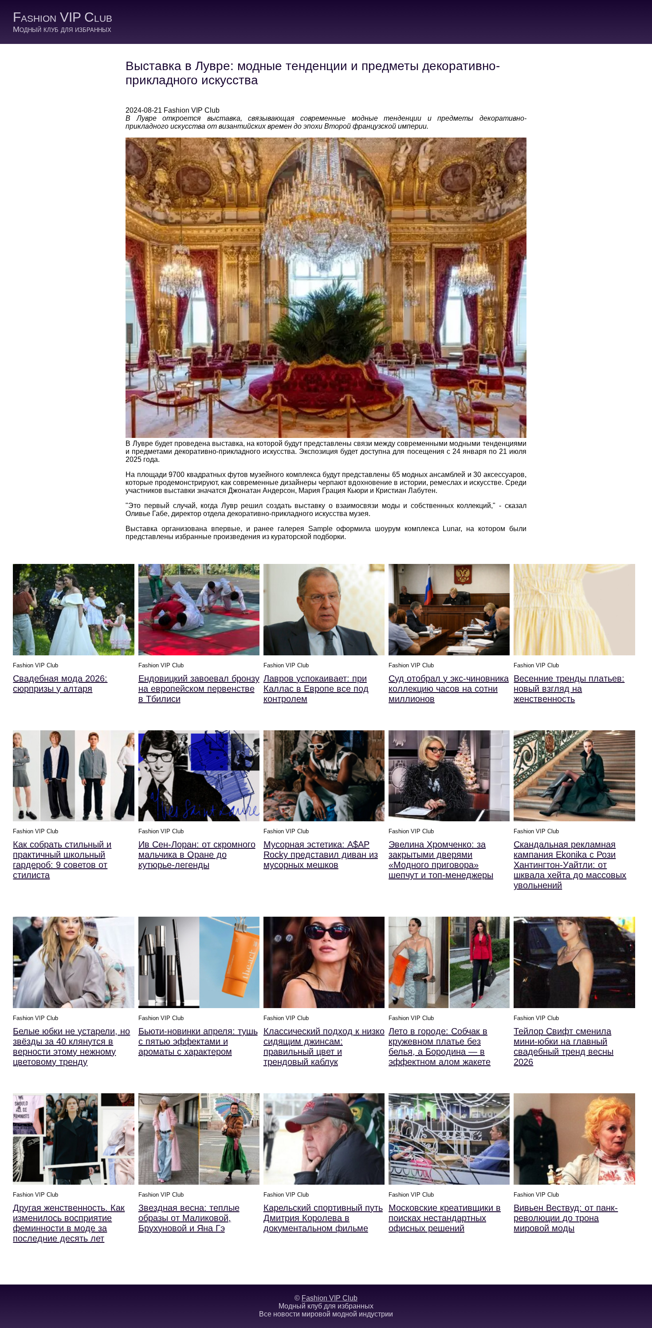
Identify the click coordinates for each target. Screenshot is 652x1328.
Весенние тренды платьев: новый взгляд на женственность (569, 689)
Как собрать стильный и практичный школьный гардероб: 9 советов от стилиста (62, 859)
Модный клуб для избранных (62, 29)
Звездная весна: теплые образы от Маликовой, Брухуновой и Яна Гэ (189, 1218)
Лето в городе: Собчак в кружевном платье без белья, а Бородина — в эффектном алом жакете (440, 1046)
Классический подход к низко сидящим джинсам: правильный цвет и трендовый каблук (324, 1046)
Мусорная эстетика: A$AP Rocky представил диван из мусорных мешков (320, 854)
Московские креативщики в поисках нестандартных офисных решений (445, 1218)
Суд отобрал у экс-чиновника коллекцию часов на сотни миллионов (449, 689)
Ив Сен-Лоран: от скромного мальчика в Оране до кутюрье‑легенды (196, 854)
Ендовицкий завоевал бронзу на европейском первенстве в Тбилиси (198, 689)
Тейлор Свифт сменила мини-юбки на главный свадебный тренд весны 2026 (563, 1046)
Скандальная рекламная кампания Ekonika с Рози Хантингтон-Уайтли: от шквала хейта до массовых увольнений (570, 864)
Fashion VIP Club (62, 17)
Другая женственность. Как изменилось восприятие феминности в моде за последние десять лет (69, 1223)
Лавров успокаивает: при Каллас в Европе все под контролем (316, 689)
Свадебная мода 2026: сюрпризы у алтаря (60, 684)
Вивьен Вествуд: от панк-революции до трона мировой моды (566, 1218)
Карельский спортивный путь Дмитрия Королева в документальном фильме (323, 1218)
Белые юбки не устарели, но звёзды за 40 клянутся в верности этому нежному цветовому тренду (71, 1046)
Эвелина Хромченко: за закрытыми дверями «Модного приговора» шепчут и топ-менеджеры (441, 859)
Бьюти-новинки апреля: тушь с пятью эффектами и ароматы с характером (198, 1041)
